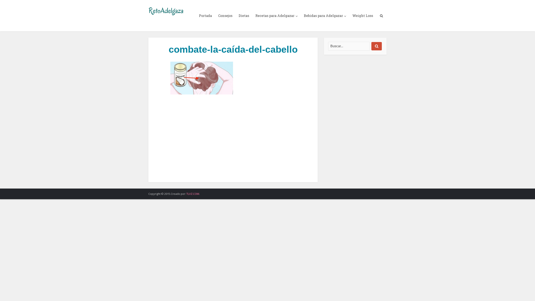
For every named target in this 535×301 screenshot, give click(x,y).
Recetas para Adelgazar (274, 15)
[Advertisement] (233, 138)
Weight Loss (362, 15)
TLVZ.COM (192, 194)
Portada (205, 15)
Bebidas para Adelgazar (323, 15)
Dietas (244, 15)
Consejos (225, 15)
